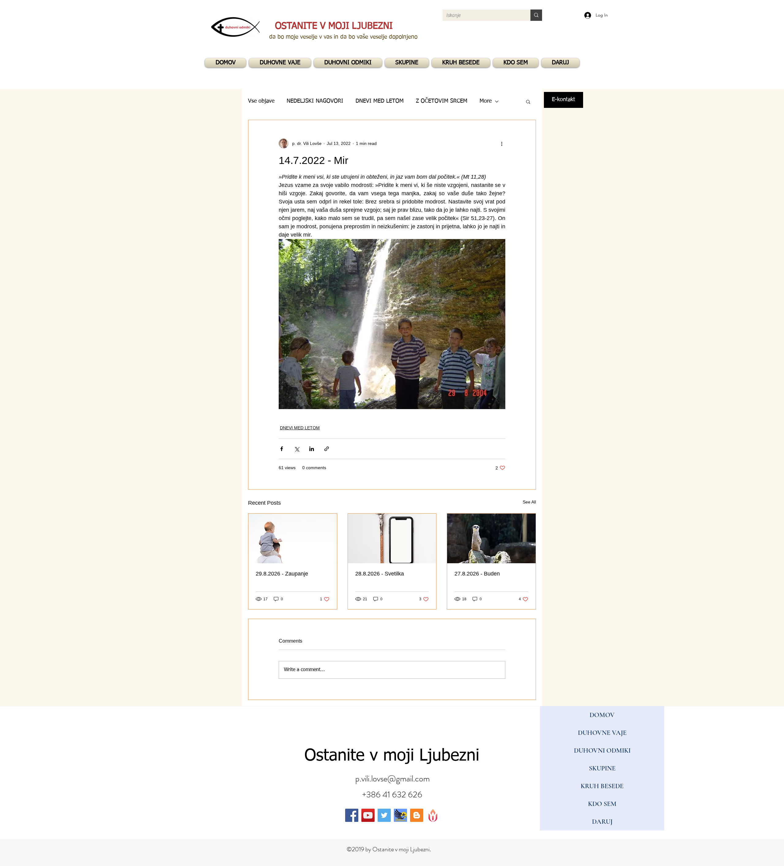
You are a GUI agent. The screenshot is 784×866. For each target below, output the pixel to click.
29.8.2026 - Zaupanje (282, 574)
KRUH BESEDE (602, 786)
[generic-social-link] (400, 815)
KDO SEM (602, 804)
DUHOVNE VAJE (602, 733)
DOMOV (602, 715)
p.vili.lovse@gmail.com (392, 779)
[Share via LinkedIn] (312, 449)
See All (529, 501)
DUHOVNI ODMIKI (602, 750)
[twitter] (384, 815)
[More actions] (501, 143)
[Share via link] (327, 449)
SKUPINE (602, 768)
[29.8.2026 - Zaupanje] (292, 538)
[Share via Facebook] (282, 449)
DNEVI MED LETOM (300, 427)
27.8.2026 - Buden (477, 574)
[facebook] (351, 815)
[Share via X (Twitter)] (297, 449)
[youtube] (368, 815)
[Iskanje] (536, 15)
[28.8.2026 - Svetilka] (392, 538)
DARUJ (602, 822)
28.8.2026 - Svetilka (379, 574)
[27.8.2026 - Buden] (491, 538)
